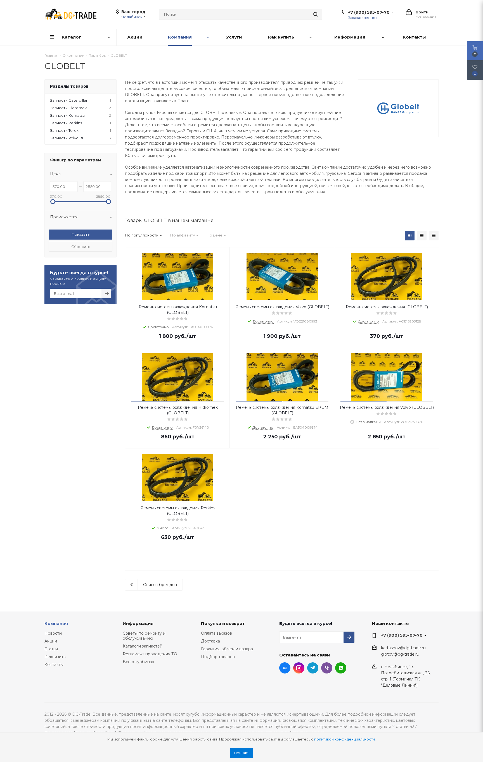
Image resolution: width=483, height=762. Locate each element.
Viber (326, 667)
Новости (53, 633)
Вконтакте (284, 667)
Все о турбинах (138, 661)
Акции (50, 641)
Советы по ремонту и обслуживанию (144, 636)
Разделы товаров (69, 86)
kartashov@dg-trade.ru (403, 647)
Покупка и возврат (223, 623)
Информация (138, 623)
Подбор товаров (218, 656)
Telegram (312, 667)
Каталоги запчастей (142, 646)
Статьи (51, 648)
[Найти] (315, 14)
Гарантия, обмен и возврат (228, 648)
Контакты (53, 664)
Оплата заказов (216, 633)
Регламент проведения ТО (150, 653)
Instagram (298, 667)
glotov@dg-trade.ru (400, 654)
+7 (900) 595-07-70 (369, 12)
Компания (56, 623)
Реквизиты (55, 656)
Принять (241, 753)
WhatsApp (340, 667)
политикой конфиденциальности (344, 739)
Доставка (210, 641)
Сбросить (80, 246)
